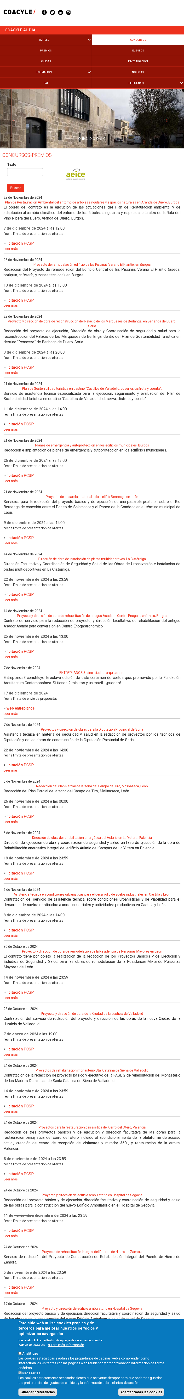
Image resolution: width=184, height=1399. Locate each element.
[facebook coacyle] (44, 12)
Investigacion (138, 61)
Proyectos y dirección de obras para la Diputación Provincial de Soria (92, 729)
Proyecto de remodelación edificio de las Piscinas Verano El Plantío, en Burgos (92, 264)
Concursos (138, 39)
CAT (46, 83)
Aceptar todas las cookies (141, 1392)
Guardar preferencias (38, 1392)
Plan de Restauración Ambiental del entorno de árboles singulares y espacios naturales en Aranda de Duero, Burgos (92, 202)
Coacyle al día (20, 30)
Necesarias (31, 1373)
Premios (46, 50)
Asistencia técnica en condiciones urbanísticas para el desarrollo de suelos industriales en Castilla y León (92, 894)
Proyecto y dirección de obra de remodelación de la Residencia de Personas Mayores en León (92, 951)
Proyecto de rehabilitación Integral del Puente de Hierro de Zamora (92, 1252)
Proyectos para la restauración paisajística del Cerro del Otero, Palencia (92, 1127)
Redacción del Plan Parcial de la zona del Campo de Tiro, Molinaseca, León (92, 786)
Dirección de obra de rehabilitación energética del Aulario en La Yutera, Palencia (92, 838)
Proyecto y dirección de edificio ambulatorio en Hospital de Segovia (92, 1195)
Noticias (138, 72)
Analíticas (30, 1353)
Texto (11, 164)
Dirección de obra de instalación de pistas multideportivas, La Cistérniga (92, 559)
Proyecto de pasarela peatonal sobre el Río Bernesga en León (92, 497)
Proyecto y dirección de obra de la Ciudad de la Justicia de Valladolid (92, 1013)
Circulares (136, 83)
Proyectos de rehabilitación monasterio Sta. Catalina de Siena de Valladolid (92, 1070)
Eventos (138, 50)
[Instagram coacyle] (68, 12)
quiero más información (66, 1345)
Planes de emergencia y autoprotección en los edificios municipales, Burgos (92, 445)
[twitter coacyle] (52, 12)
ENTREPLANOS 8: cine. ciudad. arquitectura (92, 673)
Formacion (44, 72)
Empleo (44, 39)
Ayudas (46, 61)
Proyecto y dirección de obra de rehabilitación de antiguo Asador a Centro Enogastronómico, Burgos (92, 616)
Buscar (15, 188)
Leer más (11, 249)
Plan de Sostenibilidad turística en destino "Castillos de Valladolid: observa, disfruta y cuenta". (92, 388)
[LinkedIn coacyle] (60, 12)
